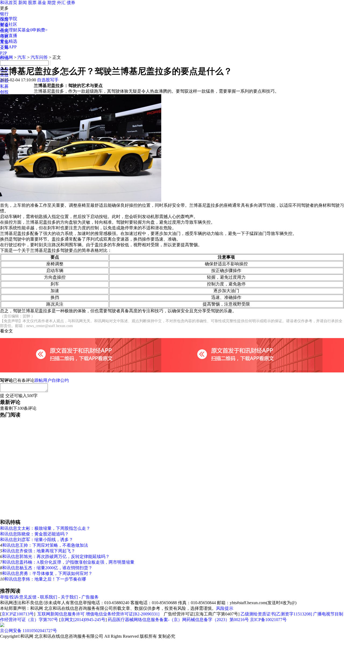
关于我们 (69, 597)
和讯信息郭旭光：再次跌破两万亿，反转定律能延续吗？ (56, 556)
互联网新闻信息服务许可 (61, 614)
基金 (42, 2)
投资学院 (8, 18)
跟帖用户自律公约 (51, 380)
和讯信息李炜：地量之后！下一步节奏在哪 (45, 579)
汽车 (21, 57)
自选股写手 (48, 80)
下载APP (8, 47)
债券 (71, 2)
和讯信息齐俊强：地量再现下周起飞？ (38, 551)
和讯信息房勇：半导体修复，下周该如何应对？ (47, 573)
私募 (4, 86)
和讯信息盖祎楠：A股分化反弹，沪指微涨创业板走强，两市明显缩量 (68, 562)
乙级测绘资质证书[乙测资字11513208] (276, 614)
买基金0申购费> (32, 30)
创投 (4, 92)
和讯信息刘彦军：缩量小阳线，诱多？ (36, 539)
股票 (32, 2)
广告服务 (90, 597)
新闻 (22, 2)
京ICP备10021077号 (268, 619)
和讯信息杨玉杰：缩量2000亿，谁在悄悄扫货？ (47, 567)
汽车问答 (39, 57)
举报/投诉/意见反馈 (18, 597)
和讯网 (6, 57)
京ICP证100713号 (17, 614)
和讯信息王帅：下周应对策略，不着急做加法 (45, 545)
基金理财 (8, 30)
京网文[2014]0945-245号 (82, 619)
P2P (3, 53)
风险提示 (224, 608)
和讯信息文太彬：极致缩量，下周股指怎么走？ (45, 528)
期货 (51, 2)
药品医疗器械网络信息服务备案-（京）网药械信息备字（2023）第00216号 (178, 619)
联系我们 (48, 597)
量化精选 (8, 41)
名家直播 (8, 35)
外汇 (61, 2)
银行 (4, 14)
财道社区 (8, 24)
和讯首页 (8, 2)
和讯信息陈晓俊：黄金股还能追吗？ (34, 534)
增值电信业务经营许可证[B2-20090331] (122, 614)
